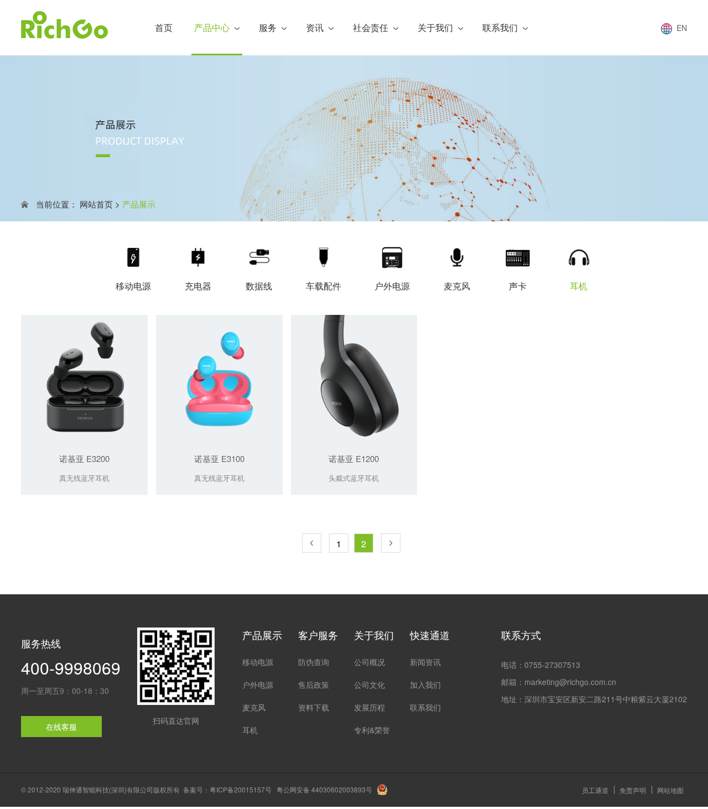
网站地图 (670, 790)
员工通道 (595, 790)
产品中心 (212, 27)
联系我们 (500, 27)
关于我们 (435, 27)
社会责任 (370, 27)
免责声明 (633, 790)
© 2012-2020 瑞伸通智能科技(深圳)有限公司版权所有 (100, 789)
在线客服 (61, 726)
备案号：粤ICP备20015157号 (227, 789)
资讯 (315, 27)
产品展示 (138, 204)
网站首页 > (100, 204)
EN (679, 27)
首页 (164, 27)
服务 (268, 27)
